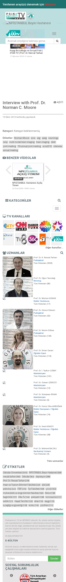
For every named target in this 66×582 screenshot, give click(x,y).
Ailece (50, 493)
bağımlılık (10, 497)
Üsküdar (28, 476)
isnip (5, 142)
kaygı (49, 501)
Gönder (54, 558)
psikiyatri (37, 497)
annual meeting (10, 150)
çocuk (51, 488)
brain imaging (42, 142)
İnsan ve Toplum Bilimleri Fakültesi (21, 484)
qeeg (44, 138)
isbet (53, 142)
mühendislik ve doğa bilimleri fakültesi (23, 493)
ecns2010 (47, 146)
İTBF (21, 488)
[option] (28, 176)
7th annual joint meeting (29, 146)
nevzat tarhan (11, 476)
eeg (38, 138)
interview (58, 146)
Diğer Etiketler (55, 509)
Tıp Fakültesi (36, 488)
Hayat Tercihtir (24, 501)
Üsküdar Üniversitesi (15, 472)
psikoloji (9, 488)
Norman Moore (21, 138)
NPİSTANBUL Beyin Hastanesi (45, 472)
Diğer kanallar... (54, 247)
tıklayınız (50, 4)
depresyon (43, 476)
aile (45, 484)
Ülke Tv (23, 497)
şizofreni (46, 505)
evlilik (8, 501)
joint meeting (9, 146)
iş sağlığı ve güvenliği (15, 505)
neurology (53, 138)
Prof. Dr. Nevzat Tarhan (16, 480)
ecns (33, 138)
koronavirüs (53, 497)
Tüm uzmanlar (55, 461)
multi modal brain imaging (21, 142)
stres (38, 501)
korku (34, 505)
